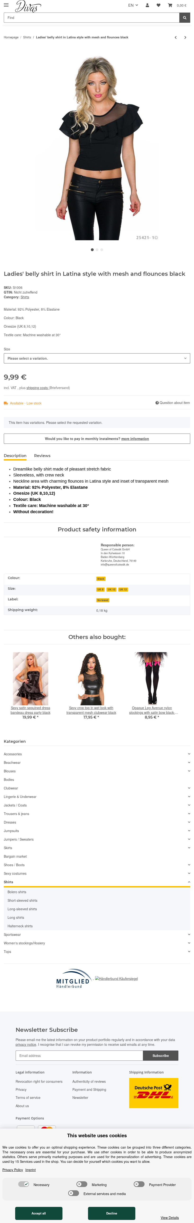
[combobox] (97, 358)
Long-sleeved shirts (22, 908)
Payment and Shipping (89, 1089)
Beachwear (12, 762)
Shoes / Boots (14, 864)
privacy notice (26, 1044)
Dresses (10, 822)
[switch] (23, 1184)
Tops (7, 951)
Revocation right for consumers (39, 1081)
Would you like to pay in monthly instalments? (97, 438)
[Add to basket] (7, 51)
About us (22, 1105)
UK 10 (111, 589)
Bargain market (15, 856)
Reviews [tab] (42, 455)
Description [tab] (15, 455)
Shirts (25, 296)
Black (100, 578)
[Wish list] (158, 5)
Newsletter (80, 1097)
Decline (111, 1213)
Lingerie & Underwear (20, 796)
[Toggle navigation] (6, 3)
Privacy (21, 1089)
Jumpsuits (11, 830)
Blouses (10, 771)
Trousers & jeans (16, 813)
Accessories (13, 754)
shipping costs (37, 387)
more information (135, 438)
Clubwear (11, 788)
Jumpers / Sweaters (19, 839)
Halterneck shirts (20, 926)
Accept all (38, 1213)
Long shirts (16, 917)
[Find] (184, 18)
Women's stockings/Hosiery (24, 943)
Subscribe (161, 1055)
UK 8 (100, 589)
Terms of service (28, 1097)
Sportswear (12, 934)
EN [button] (131, 5)
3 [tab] (101, 249)
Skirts (8, 847)
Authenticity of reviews (89, 1081)
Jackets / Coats (15, 805)
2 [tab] (97, 249)
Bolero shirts (17, 891)
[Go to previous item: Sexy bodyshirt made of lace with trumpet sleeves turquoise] (176, 37)
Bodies (9, 779)
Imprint (30, 1169)
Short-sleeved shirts (22, 900)
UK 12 (123, 589)
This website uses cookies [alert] (97, 1135)
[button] (147, 5)
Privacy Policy (12, 1169)
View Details (170, 1217)
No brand (102, 600)
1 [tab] (92, 249)
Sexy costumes (15, 873)
